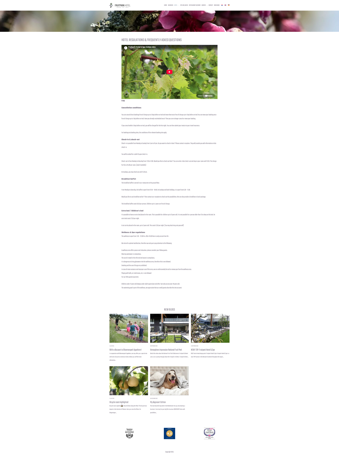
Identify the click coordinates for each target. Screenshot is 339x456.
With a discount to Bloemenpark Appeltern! (125, 350)
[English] (225, 5)
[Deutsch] (229, 5)
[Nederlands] (222, 5)
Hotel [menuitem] (175, 5)
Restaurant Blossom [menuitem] (194, 5)
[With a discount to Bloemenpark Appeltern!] (128, 328)
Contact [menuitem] (211, 5)
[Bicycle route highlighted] (128, 380)
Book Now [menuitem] (216, 5)
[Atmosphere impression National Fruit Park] (169, 328)
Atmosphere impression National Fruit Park (166, 350)
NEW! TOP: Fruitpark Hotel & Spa (203, 350)
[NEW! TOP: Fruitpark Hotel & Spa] (210, 328)
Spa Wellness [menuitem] (184, 5)
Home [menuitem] (165, 5)
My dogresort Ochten (158, 402)
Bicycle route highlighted (118, 402)
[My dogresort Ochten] (169, 380)
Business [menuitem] (170, 5)
